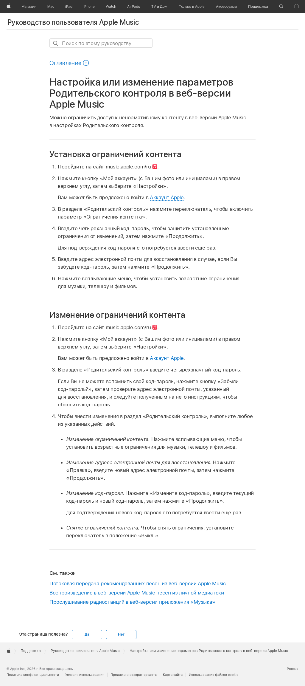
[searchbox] (100, 43)
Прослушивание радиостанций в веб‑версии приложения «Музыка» (132, 602)
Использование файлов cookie (213, 675)
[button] (281, 6)
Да (87, 634)
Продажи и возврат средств (134, 675)
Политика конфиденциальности (33, 675)
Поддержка (31, 651)
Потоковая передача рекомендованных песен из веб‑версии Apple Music (137, 583)
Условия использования (84, 675)
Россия (292, 669)
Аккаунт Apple (166, 197)
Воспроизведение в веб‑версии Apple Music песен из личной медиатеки (136, 593)
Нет (121, 634)
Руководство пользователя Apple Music (73, 22)
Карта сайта (173, 675)
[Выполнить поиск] (56, 43)
